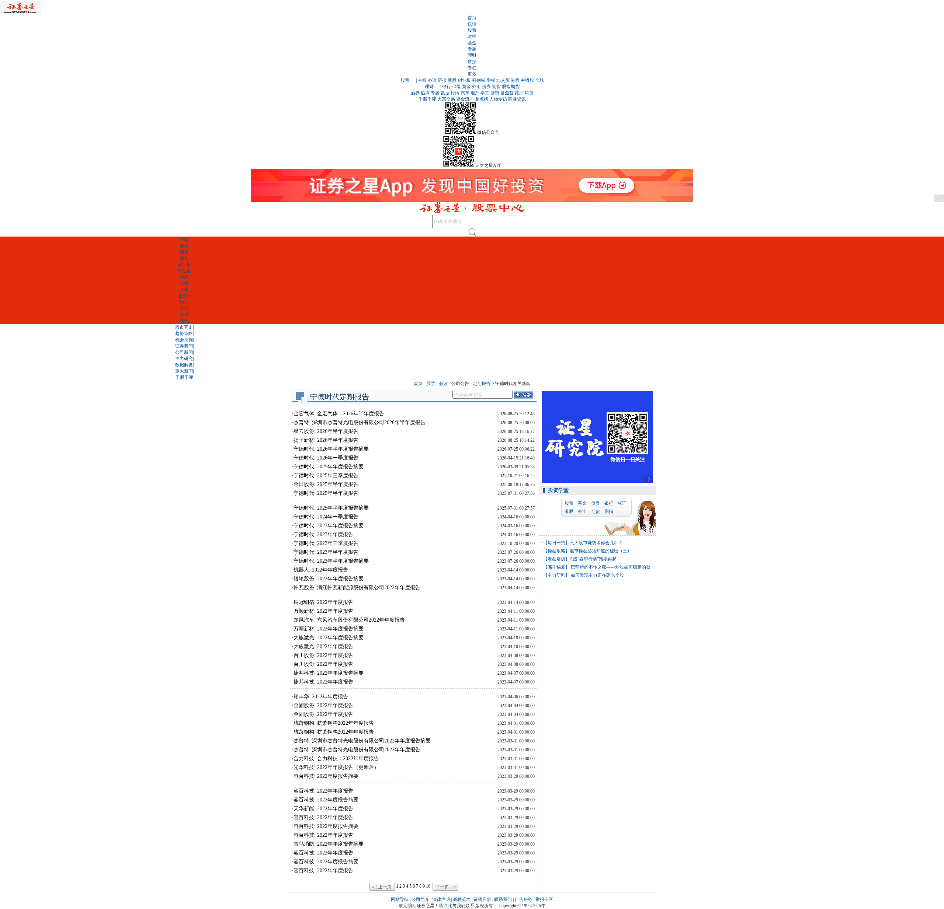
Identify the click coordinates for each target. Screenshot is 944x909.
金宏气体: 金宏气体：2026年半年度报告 (339, 413)
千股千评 (427, 99)
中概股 (527, 80)
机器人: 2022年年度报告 (321, 570)
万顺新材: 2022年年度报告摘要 (329, 629)
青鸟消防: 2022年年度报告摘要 (329, 844)
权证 (622, 503)
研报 (442, 80)
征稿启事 (482, 899)
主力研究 (184, 358)
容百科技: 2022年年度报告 (323, 791)
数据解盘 (184, 364)
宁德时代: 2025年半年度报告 (326, 493)
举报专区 (544, 899)
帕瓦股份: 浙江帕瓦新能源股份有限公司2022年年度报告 (357, 587)
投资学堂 (558, 490)
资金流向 (465, 99)
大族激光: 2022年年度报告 (323, 646)
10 (428, 886)
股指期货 (511, 86)
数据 (472, 61)
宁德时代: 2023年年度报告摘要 (329, 525)
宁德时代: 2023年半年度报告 (326, 552)
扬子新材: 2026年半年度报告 (326, 440)
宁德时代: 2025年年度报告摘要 (329, 466)
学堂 (484, 92)
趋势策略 (184, 333)
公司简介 (420, 899)
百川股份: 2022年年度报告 (323, 655)
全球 (539, 80)
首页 (472, 17)
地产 (475, 92)
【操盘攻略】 (556, 550)
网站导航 (400, 899)
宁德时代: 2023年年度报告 (323, 534)
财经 (472, 36)
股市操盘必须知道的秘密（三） (601, 550)
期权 (490, 80)
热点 (425, 92)
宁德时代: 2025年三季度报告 (326, 475)
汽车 (465, 92)
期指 (184, 283)
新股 (452, 80)
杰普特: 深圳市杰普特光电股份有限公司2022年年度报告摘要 (362, 741)
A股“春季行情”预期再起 (593, 559)
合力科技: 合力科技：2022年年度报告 (336, 758)
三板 (184, 289)
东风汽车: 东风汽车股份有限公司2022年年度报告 (349, 620)
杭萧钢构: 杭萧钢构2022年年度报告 (334, 723)
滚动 (184, 321)
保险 (456, 86)
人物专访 (498, 99)
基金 (472, 42)
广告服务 (523, 899)
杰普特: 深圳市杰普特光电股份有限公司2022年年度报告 (357, 749)
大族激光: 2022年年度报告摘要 (329, 637)
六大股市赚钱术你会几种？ (596, 542)
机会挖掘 (184, 339)
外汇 (476, 86)
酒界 (415, 92)
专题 (472, 49)
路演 (519, 92)
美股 (184, 308)
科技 (529, 92)
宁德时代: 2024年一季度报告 (326, 517)
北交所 (503, 80)
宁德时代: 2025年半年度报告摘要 (331, 508)
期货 (496, 86)
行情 (455, 92)
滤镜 (494, 92)
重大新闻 (184, 371)
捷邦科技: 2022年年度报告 (323, 682)
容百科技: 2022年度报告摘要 (326, 776)
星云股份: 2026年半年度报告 (326, 431)
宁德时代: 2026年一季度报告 (326, 458)
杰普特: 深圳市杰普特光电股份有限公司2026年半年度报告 (360, 422)
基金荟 (507, 92)
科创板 (478, 80)
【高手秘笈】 (556, 567)
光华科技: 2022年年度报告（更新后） (336, 767)
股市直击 (184, 327)
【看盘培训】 (556, 559)
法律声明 (441, 899)
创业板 (464, 80)
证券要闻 (184, 346)
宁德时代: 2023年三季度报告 (326, 543)
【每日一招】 (556, 542)
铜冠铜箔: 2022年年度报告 (323, 602)
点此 (447, 905)
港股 (515, 80)
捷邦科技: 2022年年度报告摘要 (329, 673)
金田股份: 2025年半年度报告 (326, 484)
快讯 (472, 24)
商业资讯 (517, 99)
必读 (432, 80)
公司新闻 (184, 352)
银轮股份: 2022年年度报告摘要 (329, 578)
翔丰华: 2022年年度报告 (321, 696)
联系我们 (503, 899)
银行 (446, 86)
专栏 (472, 67)
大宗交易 (446, 99)
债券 (486, 86)
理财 (472, 55)
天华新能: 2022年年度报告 (323, 808)
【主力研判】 (556, 575)
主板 (422, 80)
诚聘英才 (462, 899)
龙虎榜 (481, 99)
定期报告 (481, 383)
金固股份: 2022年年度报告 (323, 705)
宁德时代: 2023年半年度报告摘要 (331, 561)
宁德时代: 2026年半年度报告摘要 (331, 449)
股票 (472, 30)
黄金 (466, 86)
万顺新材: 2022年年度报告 (323, 611)
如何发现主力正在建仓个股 (597, 575)
